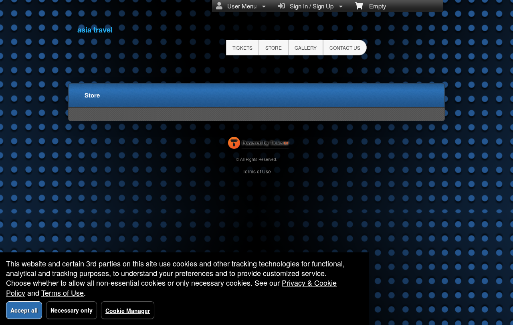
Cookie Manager (127, 311)
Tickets (242, 47)
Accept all (24, 310)
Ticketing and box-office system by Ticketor (258, 144)
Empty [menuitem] (374, 6)
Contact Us (344, 47)
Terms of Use (256, 171)
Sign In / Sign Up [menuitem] (310, 6)
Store (273, 47)
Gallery (306, 47)
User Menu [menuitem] (240, 6)
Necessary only (71, 310)
